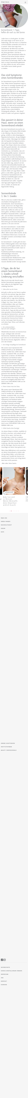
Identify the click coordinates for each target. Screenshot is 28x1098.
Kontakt (4, 981)
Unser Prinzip (5, 521)
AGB (2, 977)
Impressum (4, 974)
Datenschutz (5, 967)
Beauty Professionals (9, 750)
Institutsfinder (6, 746)
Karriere (4, 984)
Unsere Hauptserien (8, 743)
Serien (3, 528)
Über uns (4, 518)
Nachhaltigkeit (6, 525)
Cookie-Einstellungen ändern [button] (11, 970)
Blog (2, 532)
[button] (25, 2)
